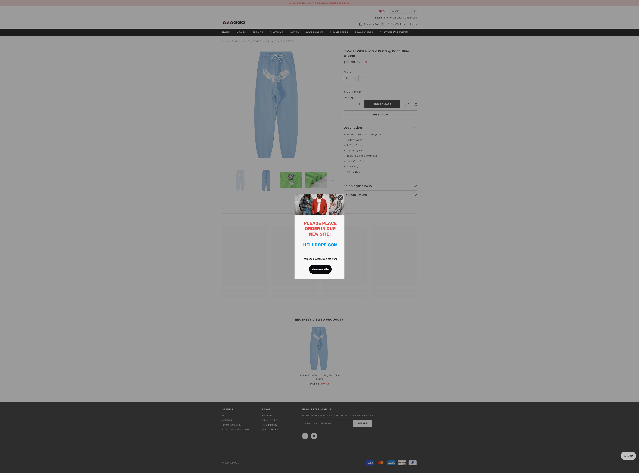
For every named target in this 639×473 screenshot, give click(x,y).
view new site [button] (320, 269)
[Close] (340, 198)
